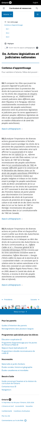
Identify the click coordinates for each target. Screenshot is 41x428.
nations (18, 154)
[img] (37, 48)
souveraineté (17, 152)
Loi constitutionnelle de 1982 (21, 165)
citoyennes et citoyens (27, 94)
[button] (20, 128)
